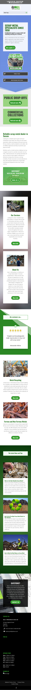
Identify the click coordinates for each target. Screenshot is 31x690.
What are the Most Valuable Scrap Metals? (14, 481)
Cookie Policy (14, 684)
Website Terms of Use (10, 682)
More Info (15, 243)
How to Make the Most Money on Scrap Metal (14, 553)
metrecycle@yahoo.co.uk (12, 631)
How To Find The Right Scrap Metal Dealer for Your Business (15, 516)
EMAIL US (14, 180)
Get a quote (9, 48)
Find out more (14, 103)
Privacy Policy (21, 682)
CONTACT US (15, 602)
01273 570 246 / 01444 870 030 (13, 628)
